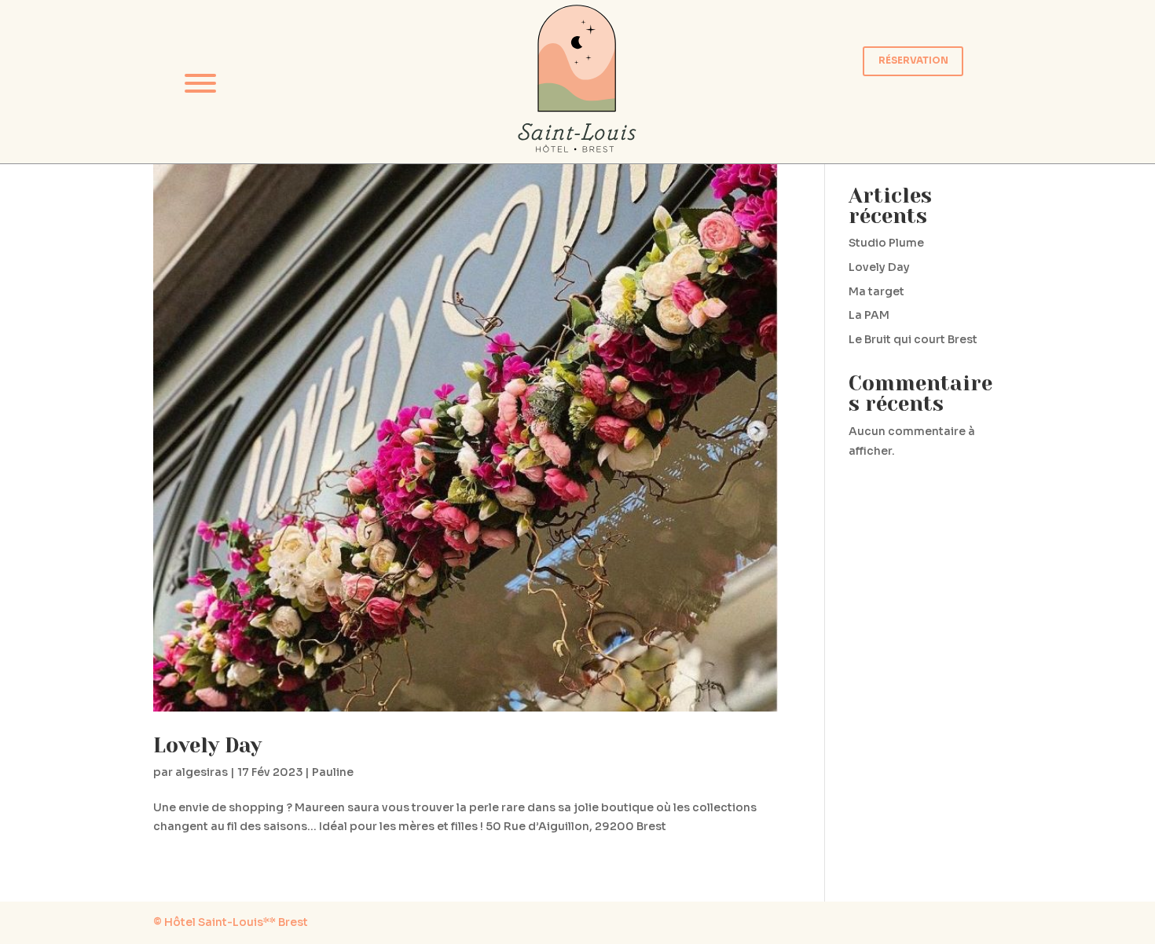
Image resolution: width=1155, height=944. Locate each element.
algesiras (201, 772)
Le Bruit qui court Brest (913, 339)
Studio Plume (886, 243)
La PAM (869, 315)
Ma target (876, 291)
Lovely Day (207, 745)
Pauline (333, 772)
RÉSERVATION (913, 60)
